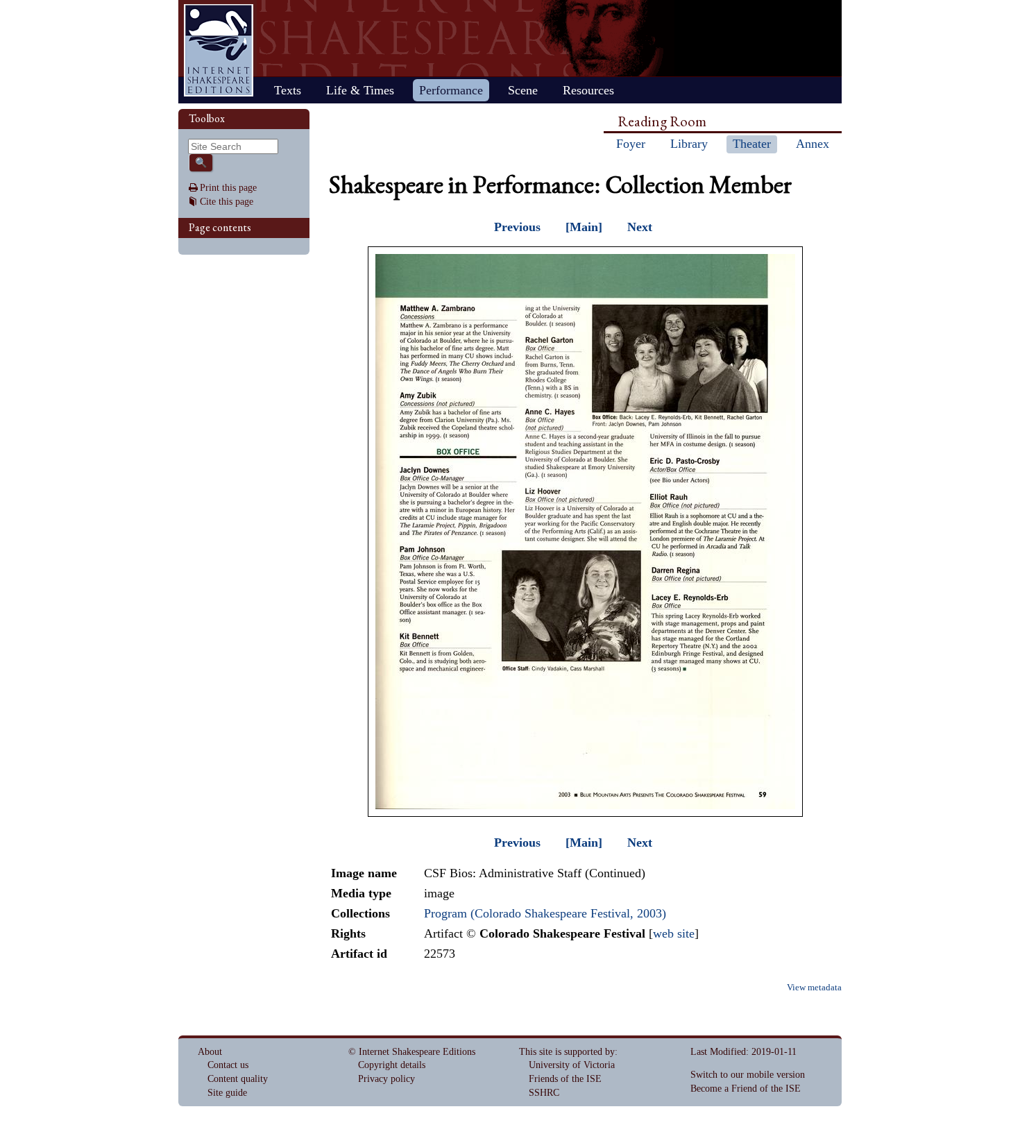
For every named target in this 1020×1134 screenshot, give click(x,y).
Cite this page (226, 201)
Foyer (630, 144)
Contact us (227, 1065)
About (210, 1052)
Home (218, 50)
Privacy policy (386, 1079)
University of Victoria (572, 1065)
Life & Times (360, 90)
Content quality (237, 1079)
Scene (523, 90)
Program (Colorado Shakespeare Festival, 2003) (545, 913)
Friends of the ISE (565, 1079)
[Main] (584, 227)
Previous (517, 227)
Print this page (228, 188)
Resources (588, 90)
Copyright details (391, 1065)
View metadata (814, 987)
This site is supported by (567, 1052)
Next (639, 227)
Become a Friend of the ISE (745, 1088)
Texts (287, 90)
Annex (812, 144)
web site (674, 933)
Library (689, 144)
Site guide (227, 1093)
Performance (451, 90)
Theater (752, 144)
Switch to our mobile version (747, 1074)
